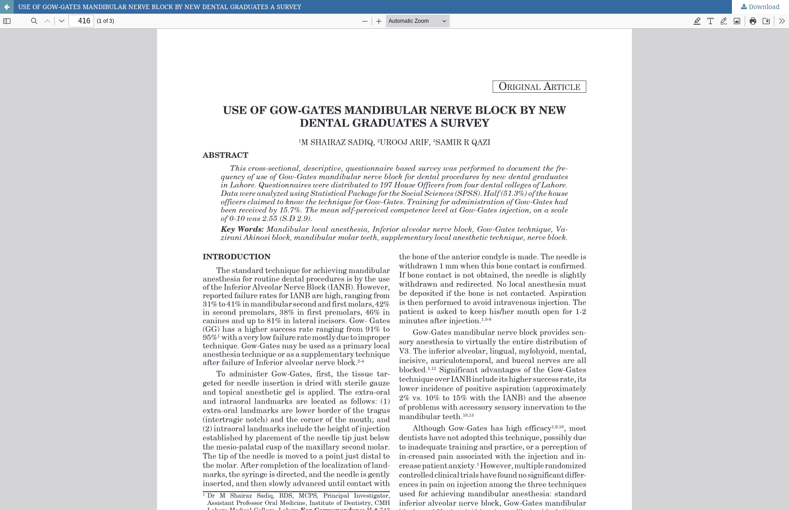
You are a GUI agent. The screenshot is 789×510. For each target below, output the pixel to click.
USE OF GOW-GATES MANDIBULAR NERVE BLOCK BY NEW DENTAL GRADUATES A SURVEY (159, 6)
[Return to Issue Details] (7, 7)
